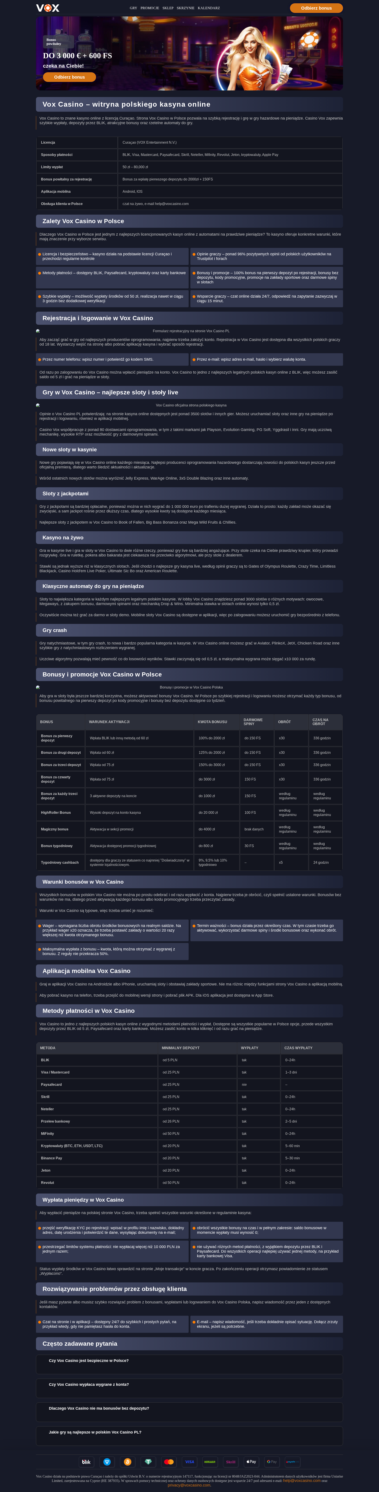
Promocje (150, 8)
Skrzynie (186, 8)
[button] (371, 1467)
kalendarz (209, 8)
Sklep (168, 8)
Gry (133, 8)
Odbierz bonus (316, 8)
